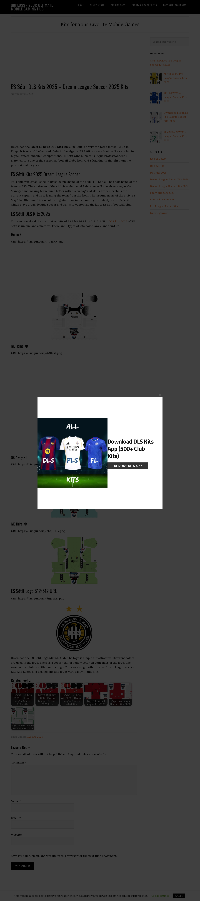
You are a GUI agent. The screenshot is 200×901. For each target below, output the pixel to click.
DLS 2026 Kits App (128, 466)
